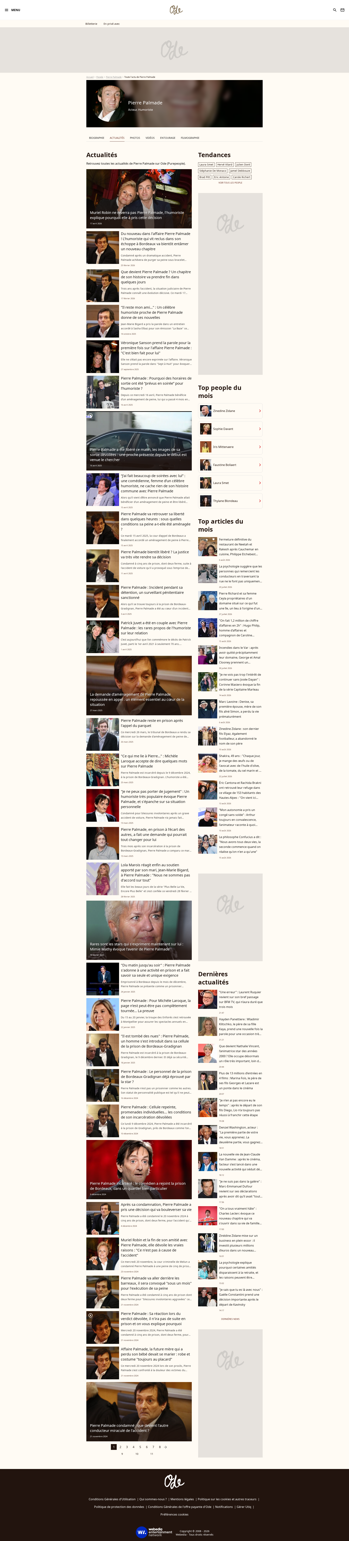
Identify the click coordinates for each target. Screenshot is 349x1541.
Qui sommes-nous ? (153, 1499)
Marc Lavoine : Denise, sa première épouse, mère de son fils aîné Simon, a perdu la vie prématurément (240, 709)
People (99, 77)
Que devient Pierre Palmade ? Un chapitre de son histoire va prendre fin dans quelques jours (156, 276)
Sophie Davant (223, 429)
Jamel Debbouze (240, 170)
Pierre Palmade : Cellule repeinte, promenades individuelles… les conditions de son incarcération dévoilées (156, 1112)
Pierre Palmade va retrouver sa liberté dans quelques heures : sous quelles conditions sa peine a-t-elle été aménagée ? (155, 521)
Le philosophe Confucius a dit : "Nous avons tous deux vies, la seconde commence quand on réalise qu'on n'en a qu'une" (240, 844)
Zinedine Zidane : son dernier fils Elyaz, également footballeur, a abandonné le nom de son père (239, 736)
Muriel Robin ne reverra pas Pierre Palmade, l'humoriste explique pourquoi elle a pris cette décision (137, 215)
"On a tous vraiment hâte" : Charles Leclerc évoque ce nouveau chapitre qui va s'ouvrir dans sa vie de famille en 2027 (239, 1218)
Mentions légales (182, 1499)
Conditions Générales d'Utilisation (112, 1499)
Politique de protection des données (119, 1507)
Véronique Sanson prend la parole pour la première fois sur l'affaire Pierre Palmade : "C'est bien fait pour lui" (156, 347)
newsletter (342, 10)
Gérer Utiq (244, 1507)
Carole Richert (241, 177)
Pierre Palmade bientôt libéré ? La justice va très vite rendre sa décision (155, 554)
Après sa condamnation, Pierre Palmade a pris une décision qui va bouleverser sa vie (156, 1207)
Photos (135, 137)
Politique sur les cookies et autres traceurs (227, 1499)
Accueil (90, 77)
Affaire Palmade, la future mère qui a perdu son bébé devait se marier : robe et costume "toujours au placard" (155, 1354)
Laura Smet (206, 164)
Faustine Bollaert (224, 465)
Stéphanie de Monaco (212, 170)
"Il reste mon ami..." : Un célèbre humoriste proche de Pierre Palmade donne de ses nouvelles (152, 312)
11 (151, 1454)
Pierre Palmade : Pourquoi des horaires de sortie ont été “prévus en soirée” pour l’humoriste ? (156, 383)
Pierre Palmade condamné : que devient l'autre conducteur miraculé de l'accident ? (129, 1428)
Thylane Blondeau (225, 501)
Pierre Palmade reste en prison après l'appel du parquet (152, 723)
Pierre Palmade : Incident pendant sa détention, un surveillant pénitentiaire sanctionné (152, 592)
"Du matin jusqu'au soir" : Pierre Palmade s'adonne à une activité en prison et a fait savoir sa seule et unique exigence (155, 970)
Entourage (167, 137)
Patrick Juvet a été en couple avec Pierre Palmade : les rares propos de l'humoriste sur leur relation (156, 627)
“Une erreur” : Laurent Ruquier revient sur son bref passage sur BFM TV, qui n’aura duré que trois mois (241, 999)
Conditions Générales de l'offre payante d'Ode (179, 1507)
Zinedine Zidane (224, 411)
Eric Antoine (221, 177)
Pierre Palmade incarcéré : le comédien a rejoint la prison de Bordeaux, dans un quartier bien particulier (138, 1186)
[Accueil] (176, 10)
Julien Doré (243, 164)
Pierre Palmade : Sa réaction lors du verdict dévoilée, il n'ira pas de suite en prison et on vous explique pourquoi (153, 1318)
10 (136, 1454)
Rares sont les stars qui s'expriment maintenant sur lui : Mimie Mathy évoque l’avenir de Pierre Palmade (136, 947)
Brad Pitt (204, 177)
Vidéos (150, 137)
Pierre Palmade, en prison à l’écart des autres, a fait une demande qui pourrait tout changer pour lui (154, 834)
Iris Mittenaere (223, 447)
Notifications (224, 1507)
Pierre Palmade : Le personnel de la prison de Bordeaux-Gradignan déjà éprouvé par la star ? (156, 1076)
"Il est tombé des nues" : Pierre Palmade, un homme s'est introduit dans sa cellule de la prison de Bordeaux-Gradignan (155, 1041)
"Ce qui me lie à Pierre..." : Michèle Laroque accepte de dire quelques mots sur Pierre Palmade (154, 761)
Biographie (96, 137)
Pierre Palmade (114, 77)
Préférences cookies (174, 1514)
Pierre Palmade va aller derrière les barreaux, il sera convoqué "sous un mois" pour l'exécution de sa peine (156, 1283)
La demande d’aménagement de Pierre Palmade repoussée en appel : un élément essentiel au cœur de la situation (137, 699)
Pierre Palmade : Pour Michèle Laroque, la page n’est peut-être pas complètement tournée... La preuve (156, 1005)
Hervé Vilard (224, 164)
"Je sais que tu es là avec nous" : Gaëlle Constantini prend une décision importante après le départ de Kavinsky (240, 1297)
